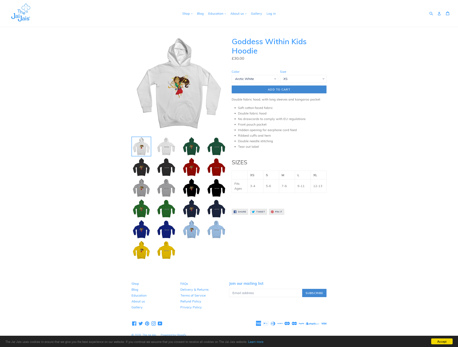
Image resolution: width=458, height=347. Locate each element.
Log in (271, 13)
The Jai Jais (149, 335)
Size (283, 72)
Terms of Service (193, 295)
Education (216, 13)
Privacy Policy (191, 307)
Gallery (256, 13)
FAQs (184, 284)
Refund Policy (190, 301)
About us (237, 13)
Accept (442, 341)
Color (236, 72)
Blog (200, 13)
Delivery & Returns (194, 289)
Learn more (255, 341)
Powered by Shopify (173, 335)
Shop (186, 13)
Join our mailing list (246, 283)
